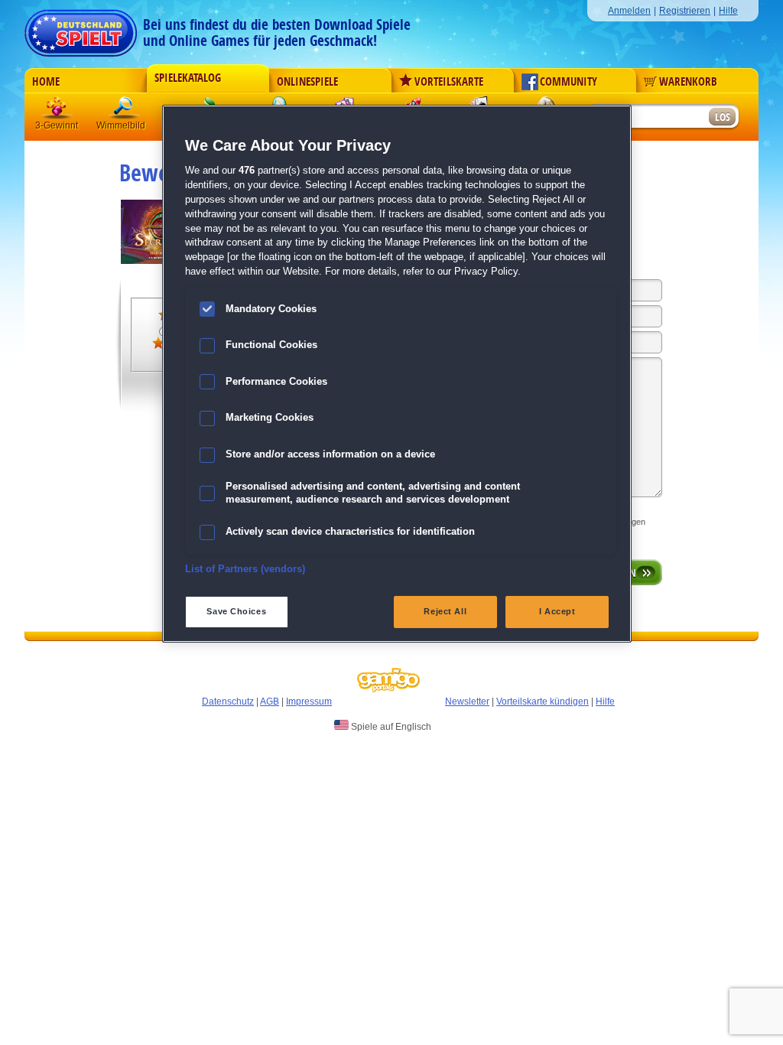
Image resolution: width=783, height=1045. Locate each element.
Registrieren (684, 10)
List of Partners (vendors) (245, 569)
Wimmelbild (124, 110)
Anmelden (629, 10)
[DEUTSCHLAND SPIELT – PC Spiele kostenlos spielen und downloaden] (80, 28)
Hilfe (728, 10)
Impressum (309, 701)
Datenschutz (228, 701)
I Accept (557, 611)
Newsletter (467, 701)
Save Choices (236, 611)
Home (46, 82)
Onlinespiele (307, 82)
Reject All (445, 611)
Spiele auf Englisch (390, 726)
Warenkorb (688, 82)
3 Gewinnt (57, 110)
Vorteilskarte (448, 82)
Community (568, 82)
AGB (269, 701)
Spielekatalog (187, 78)
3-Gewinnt (56, 125)
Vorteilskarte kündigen (542, 701)
